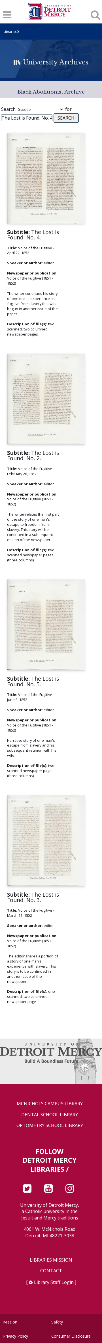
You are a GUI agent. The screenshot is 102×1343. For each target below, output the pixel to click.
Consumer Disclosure (71, 1336)
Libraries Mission (51, 1260)
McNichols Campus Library (50, 1103)
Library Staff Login (54, 1282)
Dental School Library (49, 1114)
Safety (57, 1322)
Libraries (9, 31)
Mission (10, 1322)
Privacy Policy (15, 1336)
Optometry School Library (49, 1125)
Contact (51, 1270)
